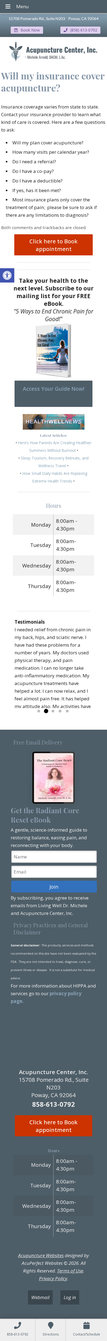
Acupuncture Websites (41, 1255)
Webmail (40, 1297)
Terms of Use (70, 1271)
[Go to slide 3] (53, 711)
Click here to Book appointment (53, 245)
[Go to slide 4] (60, 711)
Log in (70, 1297)
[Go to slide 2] (46, 711)
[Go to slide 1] (38, 711)
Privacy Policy (53, 1278)
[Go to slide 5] (67, 711)
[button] (7, 275)
